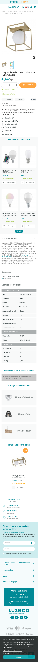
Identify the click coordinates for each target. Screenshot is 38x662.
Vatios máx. (8, 121)
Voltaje (5, 340)
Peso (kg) (5, 361)
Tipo (4, 294)
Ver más (19, 231)
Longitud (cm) (9, 124)
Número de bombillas (9, 323)
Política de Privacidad (24, 553)
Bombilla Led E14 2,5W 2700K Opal (28, 171)
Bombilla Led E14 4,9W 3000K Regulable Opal (28, 214)
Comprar (29, 85)
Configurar (6, 653)
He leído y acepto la (17, 553)
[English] (28, 7)
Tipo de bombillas (8, 319)
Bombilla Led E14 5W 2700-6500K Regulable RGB (9, 214)
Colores (5, 302)
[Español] (26, 7)
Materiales (6, 298)
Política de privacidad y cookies (12, 651)
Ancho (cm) (8, 127)
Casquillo (8, 118)
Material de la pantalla (9, 307)
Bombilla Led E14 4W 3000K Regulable (9, 171)
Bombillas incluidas (8, 328)
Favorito (20, 99)
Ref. (3, 103)
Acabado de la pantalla (9, 311)
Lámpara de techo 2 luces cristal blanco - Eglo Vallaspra (18, 476)
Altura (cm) (8, 130)
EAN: (3, 106)
